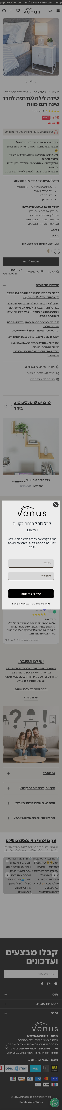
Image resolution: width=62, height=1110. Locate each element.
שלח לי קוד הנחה (31, 593)
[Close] (56, 505)
